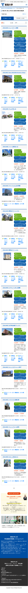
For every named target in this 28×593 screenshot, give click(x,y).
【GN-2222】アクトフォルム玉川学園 (11, 185)
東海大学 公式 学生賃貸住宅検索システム (8, 8)
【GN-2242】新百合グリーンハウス (10, 211)
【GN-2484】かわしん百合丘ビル (10, 456)
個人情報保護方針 (14, 582)
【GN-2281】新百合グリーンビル (10, 250)
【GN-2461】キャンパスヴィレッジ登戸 (11, 367)
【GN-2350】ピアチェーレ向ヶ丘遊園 (11, 287)
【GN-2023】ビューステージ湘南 (10, 27)
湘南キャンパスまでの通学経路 (5, 64)
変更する (24, 14)
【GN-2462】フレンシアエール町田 (10, 427)
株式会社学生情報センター (6, 572)
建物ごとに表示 (8, 18)
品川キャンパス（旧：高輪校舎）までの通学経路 (20, 64)
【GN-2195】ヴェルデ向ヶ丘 (9, 109)
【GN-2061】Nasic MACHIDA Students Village (13, 72)
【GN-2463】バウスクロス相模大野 (10, 399)
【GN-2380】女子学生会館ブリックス (11, 325)
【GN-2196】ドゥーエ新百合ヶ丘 (10, 146)
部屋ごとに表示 (21, 18)
